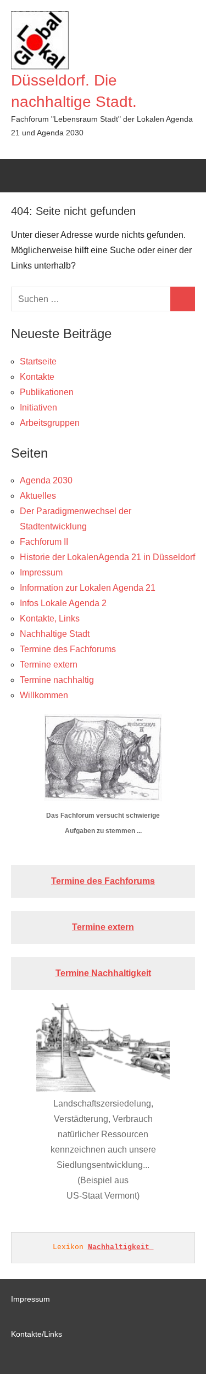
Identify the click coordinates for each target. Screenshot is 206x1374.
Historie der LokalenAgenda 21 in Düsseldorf (107, 557)
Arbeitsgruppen (50, 422)
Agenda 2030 (46, 480)
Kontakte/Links (36, 1334)
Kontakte (37, 376)
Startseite (38, 361)
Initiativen (38, 407)
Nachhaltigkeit (121, 1247)
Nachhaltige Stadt (55, 633)
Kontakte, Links (50, 618)
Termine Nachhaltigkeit (103, 973)
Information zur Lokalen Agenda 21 (87, 587)
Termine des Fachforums (68, 649)
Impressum (41, 572)
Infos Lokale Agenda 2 (63, 603)
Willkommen (44, 695)
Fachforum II (44, 541)
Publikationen (47, 392)
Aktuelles (38, 495)
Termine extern (48, 664)
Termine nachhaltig (57, 680)
